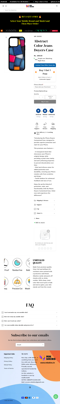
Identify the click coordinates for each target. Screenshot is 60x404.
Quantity (36, 94)
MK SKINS (10, 400)
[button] (45, 200)
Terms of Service (9, 368)
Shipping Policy (8, 357)
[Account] (6, 6)
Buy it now (45, 101)
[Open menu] (3, 6)
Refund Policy (8, 364)
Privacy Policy (8, 361)
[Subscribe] (42, 345)
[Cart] (57, 6)
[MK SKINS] (30, 6)
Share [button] (37, 218)
